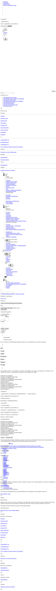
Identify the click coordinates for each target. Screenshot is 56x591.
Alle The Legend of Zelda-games (10, 104)
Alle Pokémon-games (8, 106)
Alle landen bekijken (7, 467)
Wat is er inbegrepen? (10, 244)
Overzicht (5, 1)
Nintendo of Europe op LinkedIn (8, 170)
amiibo (7, 235)
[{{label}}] (7, 316)
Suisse (4, 471)
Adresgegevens (6, 4)
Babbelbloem (9, 232)
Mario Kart (3, 134)
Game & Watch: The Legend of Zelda (14, 234)
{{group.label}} (3, 309)
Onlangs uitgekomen (10, 184)
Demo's (7, 186)
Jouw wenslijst (9, 202)
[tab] (28, 443)
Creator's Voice (9, 272)
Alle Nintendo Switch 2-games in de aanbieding (13, 98)
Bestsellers (8, 198)
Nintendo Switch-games (11, 182)
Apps (7, 258)
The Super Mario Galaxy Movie (13, 282)
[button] (29, 174)
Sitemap (7, 287)
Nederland (5, 456)
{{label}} (3, 321)
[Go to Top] (28, 290)
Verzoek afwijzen (4, 510)
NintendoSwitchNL (5, 159)
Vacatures (8, 286)
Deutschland (6, 460)
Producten (8, 259)
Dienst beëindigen (22, 447)
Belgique (5, 449)
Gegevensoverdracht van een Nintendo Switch (16, 221)
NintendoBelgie (4, 157)
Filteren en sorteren (20, 293)
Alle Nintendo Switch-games (9, 99)
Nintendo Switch (4, 118)
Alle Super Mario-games (8, 103)
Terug (2, 298)
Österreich (5, 478)
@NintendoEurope (5, 142)
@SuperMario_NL (5, 144)
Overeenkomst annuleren (31, 447)
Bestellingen (6, 2)
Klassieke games (9, 246)
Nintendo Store (4, 120)
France (4, 453)
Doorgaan (6, 485)
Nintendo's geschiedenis (11, 236)
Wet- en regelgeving (13, 447)
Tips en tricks (9, 274)
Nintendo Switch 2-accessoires (12, 218)
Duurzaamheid (40, 447)
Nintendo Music (9, 249)
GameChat (8, 214)
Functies (8, 213)
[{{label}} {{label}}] (5, 320)
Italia (4, 476)
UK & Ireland (6, 486)
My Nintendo (9, 285)
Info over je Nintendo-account (9, 5)
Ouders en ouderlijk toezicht (7, 445)
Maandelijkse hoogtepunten (12, 196)
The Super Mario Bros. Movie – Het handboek (16, 284)
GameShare (8, 216)
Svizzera (5, 484)
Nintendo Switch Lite (10, 228)
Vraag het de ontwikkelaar (11, 271)
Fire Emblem (3, 123)
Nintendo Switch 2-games (11, 181)
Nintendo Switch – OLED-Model (13, 225)
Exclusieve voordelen (10, 248)
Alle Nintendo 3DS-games (9, 102)
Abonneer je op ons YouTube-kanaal (8, 152)
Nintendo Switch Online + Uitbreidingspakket (16, 245)
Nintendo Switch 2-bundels (12, 219)
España (4, 451)
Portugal (5, 480)
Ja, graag (8, 493)
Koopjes (8, 197)
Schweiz (5, 469)
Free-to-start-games (10, 187)
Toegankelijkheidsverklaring (7, 448)
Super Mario (3, 132)
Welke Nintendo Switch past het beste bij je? (15, 229)
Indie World (8, 270)
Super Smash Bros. (5, 127)
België (4, 457)
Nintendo (3, 116)
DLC (7, 188)
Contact (14, 448)
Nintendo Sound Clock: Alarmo (13, 233)
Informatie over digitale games (12, 201)
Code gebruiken (9, 203)
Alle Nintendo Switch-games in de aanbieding (13, 101)
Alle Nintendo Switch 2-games (10, 97)
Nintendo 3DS (4, 125)
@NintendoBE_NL (5, 139)
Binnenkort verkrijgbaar (11, 185)
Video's (7, 260)
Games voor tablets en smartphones (13, 190)
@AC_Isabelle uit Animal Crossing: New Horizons (12, 146)
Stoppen (2, 485)
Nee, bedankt (4, 493)
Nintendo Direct (9, 269)
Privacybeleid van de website (34, 445)
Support (14, 445)
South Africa (6, 474)
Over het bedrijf (20, 445)
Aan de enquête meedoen (13, 510)
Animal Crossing (4, 130)
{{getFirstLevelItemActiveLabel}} (8, 293)
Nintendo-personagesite (11, 191)
